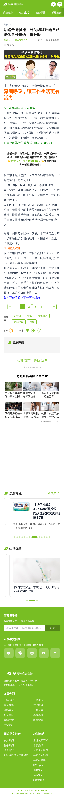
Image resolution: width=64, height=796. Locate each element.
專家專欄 (38, 715)
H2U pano (39, 765)
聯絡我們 (9, 745)
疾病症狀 (9, 700)
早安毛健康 (39, 760)
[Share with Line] (27, 330)
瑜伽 (32, 321)
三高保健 (38, 710)
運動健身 (9, 710)
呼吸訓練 (42, 315)
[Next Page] (47, 306)
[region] (32, 159)
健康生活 (38, 700)
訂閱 (52, 627)
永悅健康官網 (40, 740)
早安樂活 (9, 724)
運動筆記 (38, 770)
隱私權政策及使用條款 (16, 755)
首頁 (6, 24)
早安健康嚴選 (40, 750)
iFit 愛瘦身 (39, 779)
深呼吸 (17, 315)
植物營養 (38, 719)
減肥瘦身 (38, 705)
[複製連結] (39, 330)
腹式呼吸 (18, 321)
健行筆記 (38, 775)
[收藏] (11, 330)
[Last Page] (54, 306)
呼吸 (29, 315)
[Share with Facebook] (33, 330)
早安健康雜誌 (40, 755)
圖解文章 (9, 719)
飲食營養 (9, 705)
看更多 (52, 493)
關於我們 (9, 740)
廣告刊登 (9, 750)
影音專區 (9, 715)
